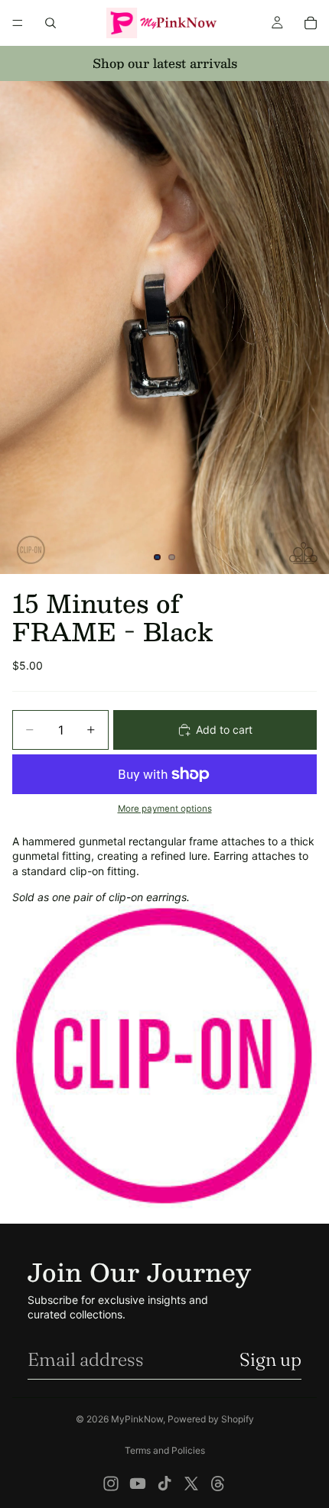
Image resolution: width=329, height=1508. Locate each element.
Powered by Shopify (211, 1419)
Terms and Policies (165, 1450)
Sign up (270, 1359)
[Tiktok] (164, 1483)
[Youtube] (138, 1483)
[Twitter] (191, 1483)
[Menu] (17, 23)
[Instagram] (111, 1483)
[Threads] (218, 1483)
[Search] (50, 23)
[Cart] (310, 23)
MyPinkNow (137, 1419)
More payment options (165, 808)
